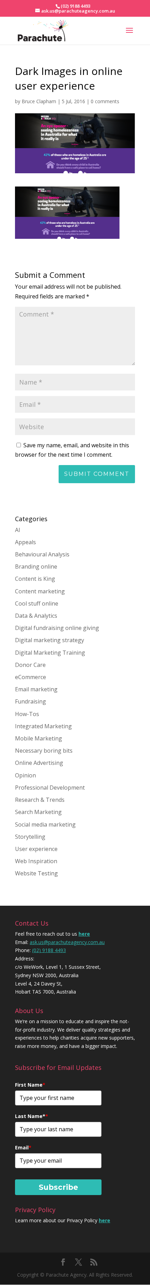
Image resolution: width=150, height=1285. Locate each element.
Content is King (35, 579)
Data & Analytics (36, 615)
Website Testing (36, 873)
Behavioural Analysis (42, 554)
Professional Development (50, 787)
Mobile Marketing (38, 738)
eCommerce (30, 677)
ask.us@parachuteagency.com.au (67, 942)
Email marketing (36, 689)
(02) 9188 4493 (49, 950)
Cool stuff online (36, 603)
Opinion (25, 775)
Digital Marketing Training (50, 652)
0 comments (105, 101)
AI (17, 530)
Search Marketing (38, 812)
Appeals (25, 542)
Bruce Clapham (39, 101)
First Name (30, 1084)
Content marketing (40, 591)
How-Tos (27, 714)
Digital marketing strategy (49, 640)
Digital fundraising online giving (57, 628)
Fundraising (30, 701)
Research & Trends (40, 800)
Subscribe (58, 1187)
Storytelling (30, 837)
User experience (36, 849)
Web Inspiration (36, 861)
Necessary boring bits (44, 750)
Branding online (36, 566)
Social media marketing (45, 824)
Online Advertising (39, 763)
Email (23, 1147)
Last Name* (31, 1116)
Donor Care (30, 665)
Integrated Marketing (43, 726)
